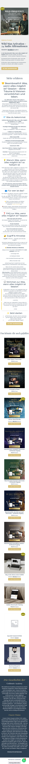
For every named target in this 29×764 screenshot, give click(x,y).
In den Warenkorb (10, 68)
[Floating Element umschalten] (24, 760)
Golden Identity (16, 204)
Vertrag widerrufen (14, 762)
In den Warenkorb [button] (14, 363)
